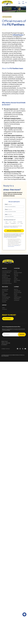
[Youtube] (25, 348)
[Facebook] (17, 348)
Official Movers (18, 35)
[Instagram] (20, 348)
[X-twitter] (22, 348)
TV (18, 223)
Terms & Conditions (11, 246)
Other (22, 223)
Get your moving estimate (14, 230)
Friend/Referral (13, 223)
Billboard (7, 223)
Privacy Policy (16, 245)
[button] (7, 17)
